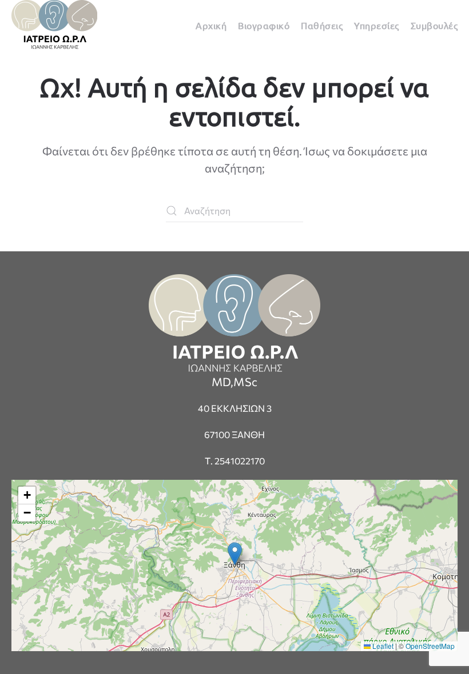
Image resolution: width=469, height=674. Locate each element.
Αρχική (211, 25)
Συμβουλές (434, 25)
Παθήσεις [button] (322, 25)
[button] (235, 553)
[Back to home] (54, 25)
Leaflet (382, 646)
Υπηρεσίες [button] (376, 25)
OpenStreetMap (430, 646)
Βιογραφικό (263, 25)
